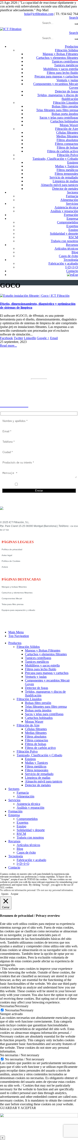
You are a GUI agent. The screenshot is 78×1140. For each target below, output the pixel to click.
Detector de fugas (66, 91)
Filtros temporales (66, 173)
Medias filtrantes (67, 136)
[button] (73, 17)
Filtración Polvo (67, 155)
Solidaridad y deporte (64, 233)
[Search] (76, 24)
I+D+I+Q (71, 267)
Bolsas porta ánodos (65, 114)
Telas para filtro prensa (13, 604)
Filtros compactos (66, 143)
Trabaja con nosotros (64, 241)
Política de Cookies (11, 561)
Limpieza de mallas (65, 181)
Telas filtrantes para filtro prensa (57, 110)
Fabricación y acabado (63, 263)
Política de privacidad (12, 549)
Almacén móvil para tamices (59, 185)
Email (54, 338)
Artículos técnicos (66, 248)
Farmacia (72, 196)
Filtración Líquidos (65, 102)
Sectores (72, 192)
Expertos (72, 226)
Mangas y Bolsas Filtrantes (60, 54)
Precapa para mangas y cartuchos (56, 76)
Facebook (6, 338)
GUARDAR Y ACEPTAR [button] (18, 1108)
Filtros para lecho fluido (62, 72)
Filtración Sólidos (66, 50)
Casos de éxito (68, 256)
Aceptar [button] (14, 894)
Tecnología (70, 259)
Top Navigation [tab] (18, 636)
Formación (71, 215)
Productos (71, 46)
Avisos (5, 567)
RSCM (73, 237)
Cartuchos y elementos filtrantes (57, 57)
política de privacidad (41, 484)
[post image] (39, 296)
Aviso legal (7, 555)
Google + (43, 338)
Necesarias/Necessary (19, 1010)
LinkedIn (30, 338)
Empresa (72, 218)
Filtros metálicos (67, 170)
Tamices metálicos (66, 65)
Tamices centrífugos (65, 61)
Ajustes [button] (5, 893)
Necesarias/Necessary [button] (14, 1006)
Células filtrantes (67, 132)
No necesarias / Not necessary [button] (19, 1055)
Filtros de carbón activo (62, 151)
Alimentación (69, 200)
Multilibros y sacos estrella (60, 69)
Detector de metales (65, 188)
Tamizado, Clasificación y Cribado (55, 158)
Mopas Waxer (69, 125)
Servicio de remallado (64, 177)
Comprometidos (67, 222)
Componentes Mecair (12, 598)
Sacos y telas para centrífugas (59, 117)
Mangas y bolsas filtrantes (14, 587)
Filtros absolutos (67, 140)
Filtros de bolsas (67, 147)
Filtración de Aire (66, 129)
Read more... (8, 345)
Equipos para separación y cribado (18, 610)
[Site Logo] (10, 29)
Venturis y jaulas (67, 80)
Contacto (72, 271)
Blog (75, 252)
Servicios (72, 203)
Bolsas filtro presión (65, 106)
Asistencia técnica (66, 207)
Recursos (72, 244)
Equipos (72, 162)
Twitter (18, 338)
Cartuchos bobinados (64, 121)
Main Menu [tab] (16, 632)
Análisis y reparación (64, 211)
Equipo (73, 230)
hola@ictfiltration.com (38, 14)
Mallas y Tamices (66, 166)
